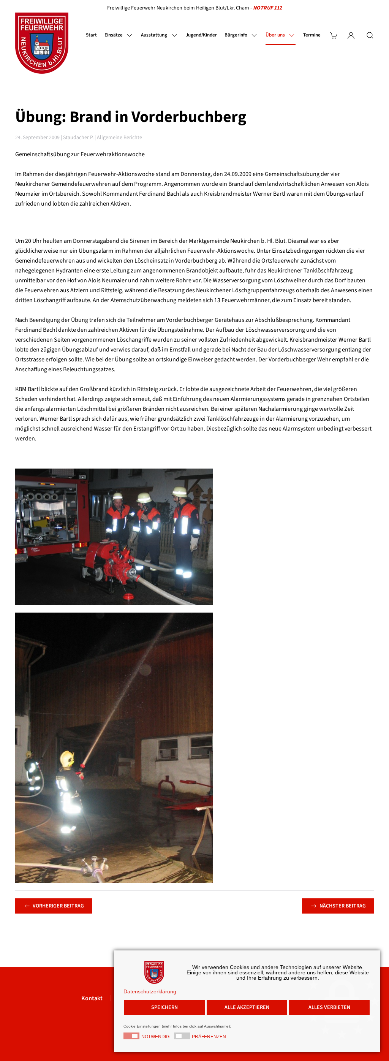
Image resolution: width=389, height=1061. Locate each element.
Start (91, 35)
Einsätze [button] (113, 35)
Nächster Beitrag (342, 906)
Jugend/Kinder (201, 35)
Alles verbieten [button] (329, 1007)
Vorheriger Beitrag (58, 906)
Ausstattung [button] (154, 35)
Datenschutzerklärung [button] (149, 991)
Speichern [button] (164, 1007)
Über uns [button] (275, 35)
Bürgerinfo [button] (236, 35)
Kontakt (92, 998)
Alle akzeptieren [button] (247, 1007)
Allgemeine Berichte (119, 137)
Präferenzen (209, 1036)
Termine (312, 35)
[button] (370, 35)
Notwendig (155, 1036)
